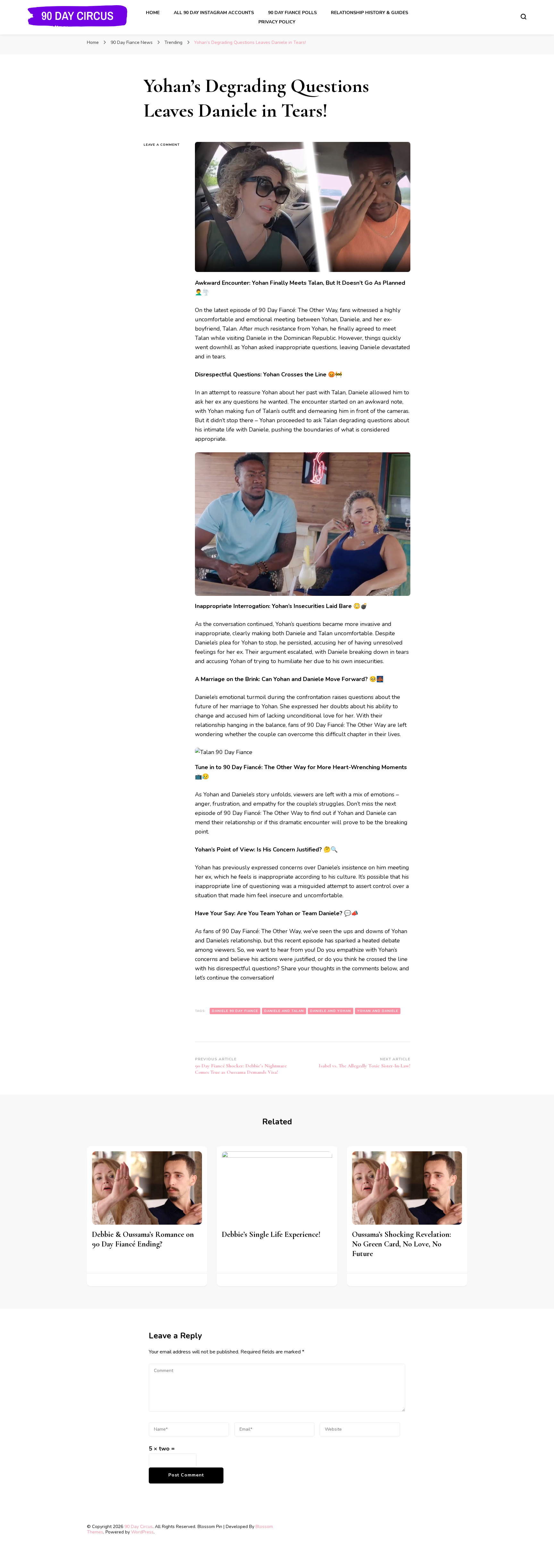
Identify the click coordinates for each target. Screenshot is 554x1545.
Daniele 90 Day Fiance (235, 1011)
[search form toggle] (523, 17)
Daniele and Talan (284, 1011)
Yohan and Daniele (377, 1011)
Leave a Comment (164, 144)
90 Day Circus (138, 1527)
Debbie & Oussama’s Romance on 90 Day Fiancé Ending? (143, 1239)
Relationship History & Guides (369, 13)
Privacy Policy (276, 22)
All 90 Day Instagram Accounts (214, 13)
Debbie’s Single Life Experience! (271, 1234)
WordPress (142, 1532)
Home (153, 13)
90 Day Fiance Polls (292, 13)
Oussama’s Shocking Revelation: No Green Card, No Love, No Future (401, 1244)
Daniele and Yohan (330, 1011)
